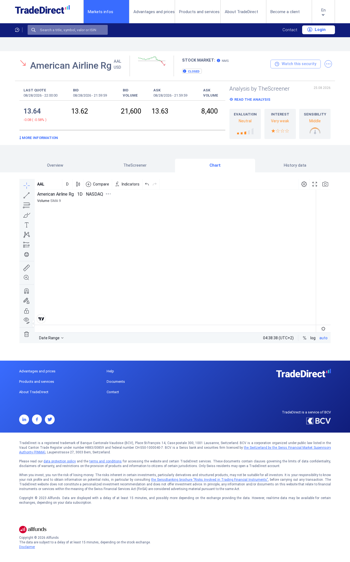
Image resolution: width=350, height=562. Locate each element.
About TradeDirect (241, 11)
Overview (55, 165)
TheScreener (135, 165)
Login (320, 29)
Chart (215, 165)
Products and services (199, 11)
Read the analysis (252, 99)
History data (295, 165)
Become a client (285, 11)
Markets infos (100, 11)
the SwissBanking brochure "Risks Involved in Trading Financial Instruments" (209, 480)
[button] (323, 16)
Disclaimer (27, 547)
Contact (289, 29)
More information (39, 138)
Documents (116, 382)
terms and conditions (105, 461)
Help (110, 371)
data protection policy (59, 461)
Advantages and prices (154, 11)
